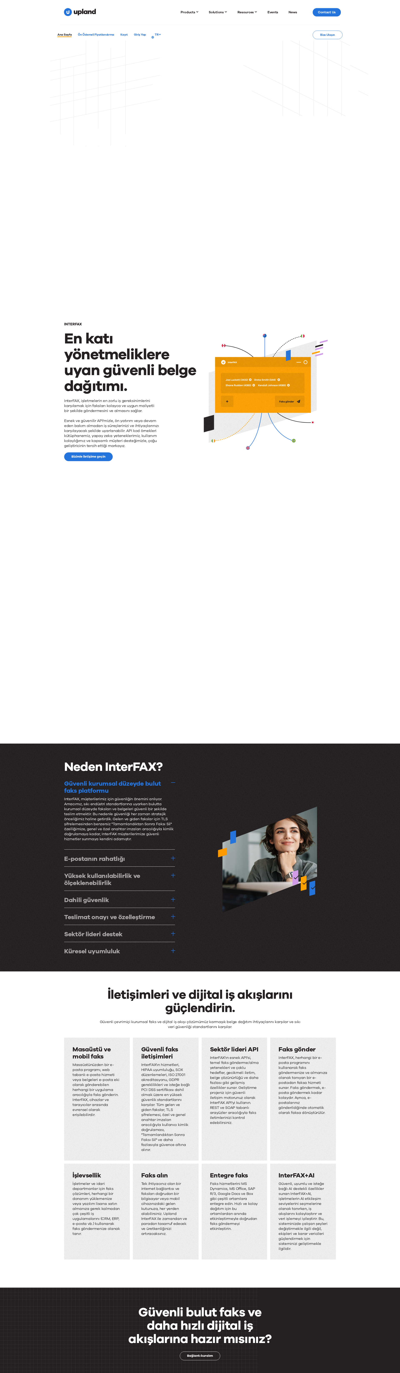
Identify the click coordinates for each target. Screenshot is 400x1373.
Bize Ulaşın (327, 35)
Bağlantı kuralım (200, 1356)
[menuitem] (189, 12)
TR (157, 34)
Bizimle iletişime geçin (88, 456)
